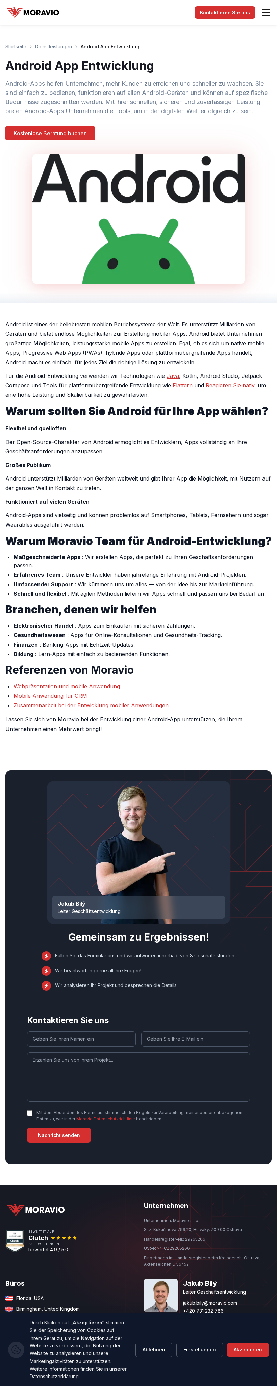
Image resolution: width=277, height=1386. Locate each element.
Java (173, 375)
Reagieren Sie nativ (230, 385)
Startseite (15, 46)
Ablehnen (154, 1349)
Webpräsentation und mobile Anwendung (67, 686)
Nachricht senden (59, 1135)
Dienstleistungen (53, 46)
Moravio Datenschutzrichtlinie (105, 1118)
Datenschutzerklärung (54, 1376)
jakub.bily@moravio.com (210, 1303)
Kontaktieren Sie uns (225, 12)
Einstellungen (199, 1349)
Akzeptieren (248, 1349)
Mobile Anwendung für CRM (50, 695)
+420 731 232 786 (203, 1311)
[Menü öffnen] (266, 12)
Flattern (183, 385)
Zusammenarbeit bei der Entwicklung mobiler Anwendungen (91, 705)
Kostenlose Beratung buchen (50, 133)
